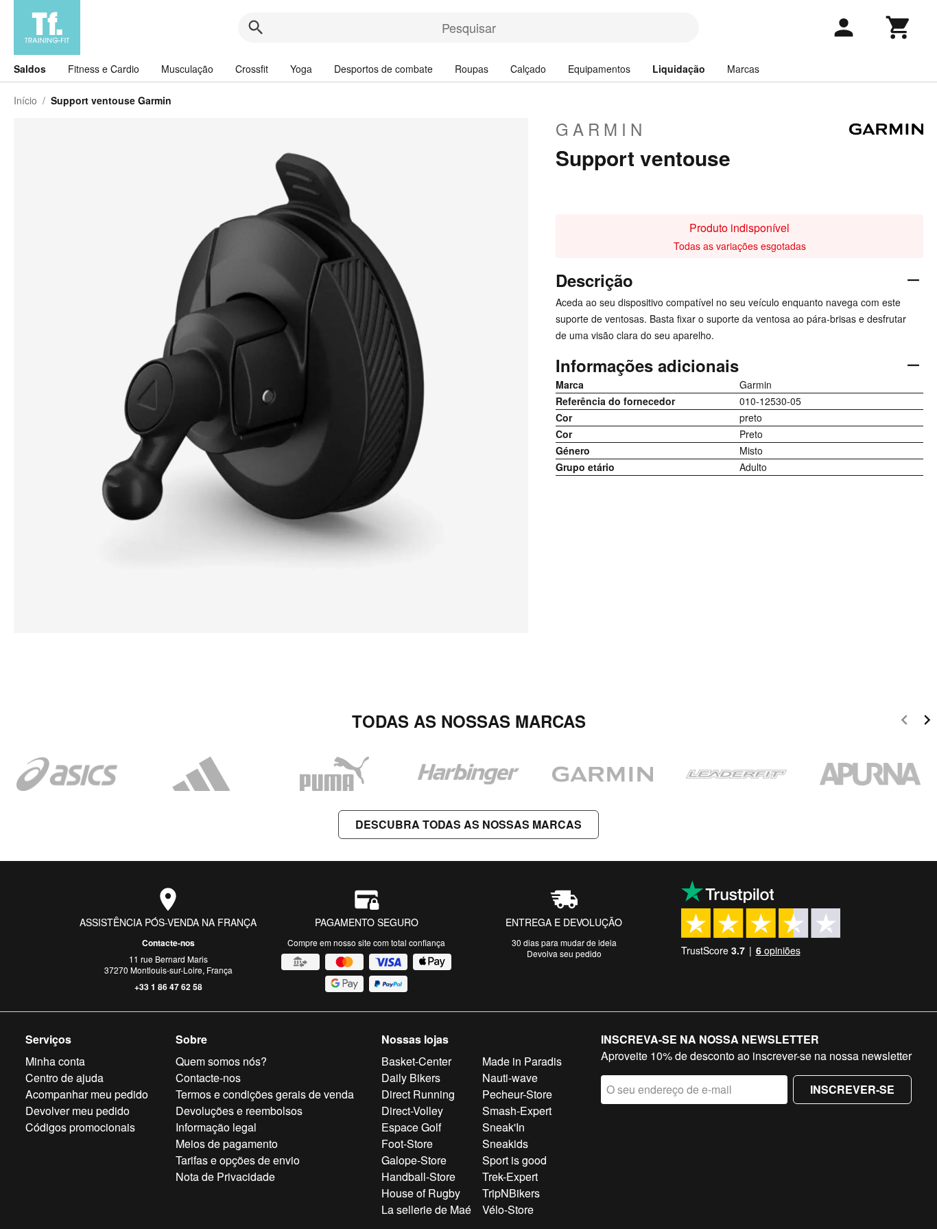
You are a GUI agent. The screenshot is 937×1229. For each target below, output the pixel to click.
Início (25, 100)
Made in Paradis (522, 1061)
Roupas (471, 69)
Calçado (528, 69)
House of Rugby (420, 1193)
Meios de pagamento (227, 1143)
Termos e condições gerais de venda (265, 1094)
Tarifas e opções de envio (238, 1160)
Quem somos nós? (221, 1061)
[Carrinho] (898, 27)
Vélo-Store (508, 1209)
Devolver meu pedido (77, 1110)
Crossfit (251, 69)
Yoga (301, 69)
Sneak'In (503, 1127)
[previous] (904, 722)
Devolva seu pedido (564, 953)
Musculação (187, 69)
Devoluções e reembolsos (239, 1110)
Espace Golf (411, 1127)
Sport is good (514, 1160)
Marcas (743, 69)
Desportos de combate (383, 69)
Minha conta (55, 1061)
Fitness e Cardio (103, 69)
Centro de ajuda (64, 1078)
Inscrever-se (852, 1089)
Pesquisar (469, 27)
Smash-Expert (516, 1110)
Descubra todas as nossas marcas (468, 824)
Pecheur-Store (517, 1094)
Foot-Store (407, 1143)
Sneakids (505, 1143)
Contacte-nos (168, 942)
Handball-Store (418, 1176)
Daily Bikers (410, 1078)
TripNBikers (511, 1193)
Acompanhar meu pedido (86, 1094)
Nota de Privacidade (225, 1176)
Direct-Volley (412, 1110)
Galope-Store (414, 1160)
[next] (927, 722)
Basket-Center (416, 1061)
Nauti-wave (510, 1078)
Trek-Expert (510, 1176)
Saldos (30, 69)
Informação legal (216, 1127)
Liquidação (678, 69)
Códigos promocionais (80, 1127)
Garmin (601, 129)
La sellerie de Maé (426, 1209)
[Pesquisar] (255, 27)
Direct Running (418, 1094)
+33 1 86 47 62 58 (168, 986)
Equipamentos (599, 69)
